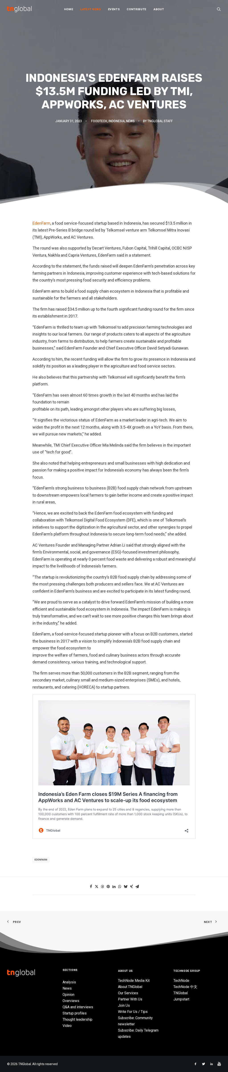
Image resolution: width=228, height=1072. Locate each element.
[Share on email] (137, 886)
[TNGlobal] (19, 9)
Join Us (124, 1005)
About (158, 9)
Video (67, 1026)
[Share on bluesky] (125, 886)
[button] (219, 9)
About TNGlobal (130, 987)
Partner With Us (130, 999)
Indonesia (116, 121)
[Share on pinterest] (108, 886)
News (130, 121)
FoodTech (99, 121)
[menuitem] (68, 9)
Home (68, 9)
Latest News (90, 9)
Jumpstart (181, 999)
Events (114, 9)
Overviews (71, 1001)
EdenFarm (41, 223)
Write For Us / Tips (133, 1012)
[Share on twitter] (96, 886)
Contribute (136, 9)
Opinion (68, 994)
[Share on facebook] (91, 886)
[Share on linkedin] (114, 886)
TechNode (181, 980)
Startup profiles (75, 1013)
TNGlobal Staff (160, 121)
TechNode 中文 (185, 987)
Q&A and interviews (78, 1007)
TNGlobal (180, 993)
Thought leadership (77, 1019)
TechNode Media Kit (134, 980)
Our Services (128, 993)
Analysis (69, 982)
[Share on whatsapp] (119, 886)
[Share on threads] (102, 886)
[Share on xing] (131, 886)
